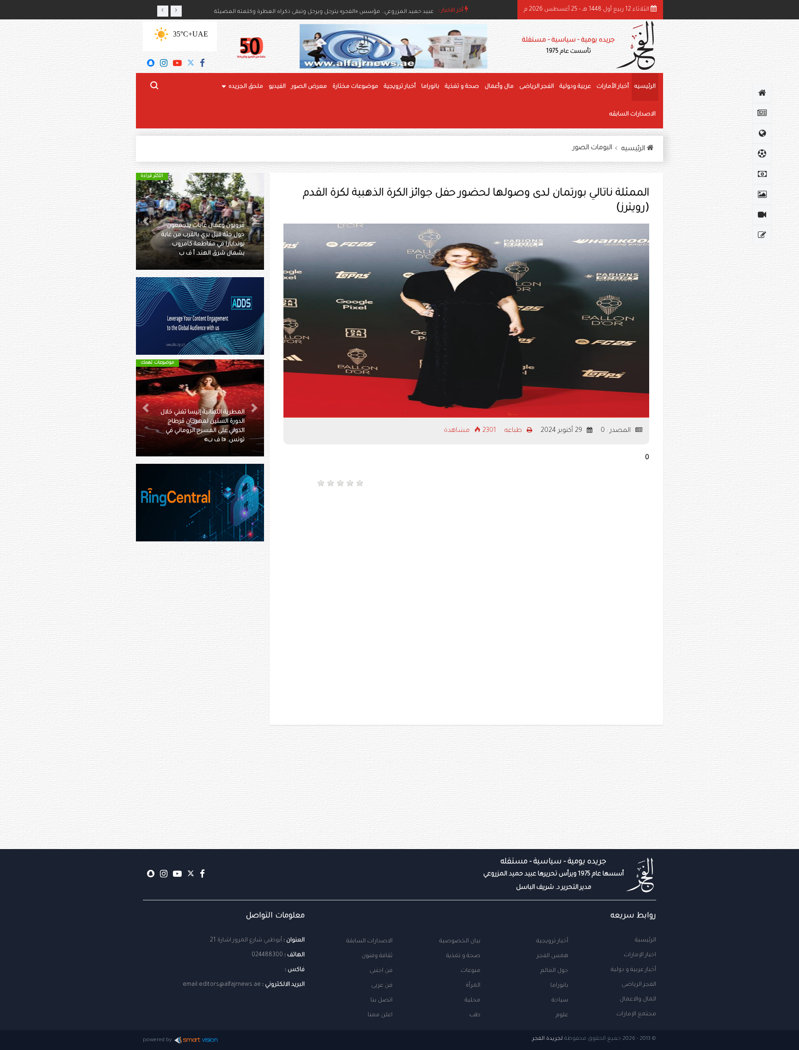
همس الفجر (552, 956)
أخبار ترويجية (400, 87)
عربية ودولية (575, 87)
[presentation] (162, 11)
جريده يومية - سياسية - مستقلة (568, 46)
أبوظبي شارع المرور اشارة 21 (246, 940)
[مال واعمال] (762, 174)
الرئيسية (645, 940)
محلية (472, 1000)
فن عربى (382, 986)
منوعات (470, 971)
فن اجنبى (381, 971)
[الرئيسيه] (762, 93)
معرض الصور (309, 87)
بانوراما (430, 87)
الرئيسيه (645, 87)
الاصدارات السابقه (632, 114)
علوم (562, 1015)
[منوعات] (762, 235)
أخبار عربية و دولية (633, 970)
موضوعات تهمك (157, 362)
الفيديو (277, 87)
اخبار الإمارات (640, 955)
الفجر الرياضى (536, 87)
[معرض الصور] (762, 194)
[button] (254, 221)
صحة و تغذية (462, 87)
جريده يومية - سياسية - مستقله (553, 874)
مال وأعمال (499, 87)
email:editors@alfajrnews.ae (222, 985)
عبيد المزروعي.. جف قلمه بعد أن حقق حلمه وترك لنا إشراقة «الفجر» (351, 11)
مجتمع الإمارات (636, 1014)
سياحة (560, 1000)
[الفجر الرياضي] (762, 154)
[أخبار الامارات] (762, 113)
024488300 (267, 955)
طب (474, 1015)
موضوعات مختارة (355, 87)
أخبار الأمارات (612, 87)
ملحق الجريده (245, 87)
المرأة (473, 986)
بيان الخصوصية (459, 941)
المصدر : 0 (617, 431)
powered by (157, 1041)
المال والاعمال (638, 999)
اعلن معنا (380, 1015)
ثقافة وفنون (377, 956)
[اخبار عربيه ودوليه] (762, 133)
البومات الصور (592, 148)
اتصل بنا (381, 1000)
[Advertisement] (561, 526)
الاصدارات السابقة (369, 941)
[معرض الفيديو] (762, 215)
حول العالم (554, 971)
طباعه (514, 431)
